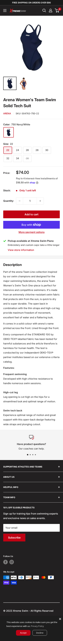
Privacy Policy (37, 626)
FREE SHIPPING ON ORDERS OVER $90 (31, 2)
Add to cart (31, 214)
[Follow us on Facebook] (5, 562)
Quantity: (8, 200)
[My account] (50, 10)
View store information (21, 250)
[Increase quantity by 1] (40, 201)
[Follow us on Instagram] (11, 562)
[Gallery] (31, 55)
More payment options (32, 232)
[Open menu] (4, 10)
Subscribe (14, 537)
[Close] (60, 619)
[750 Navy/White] (8, 132)
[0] (57, 10)
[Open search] (44, 10)
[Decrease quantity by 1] (19, 201)
